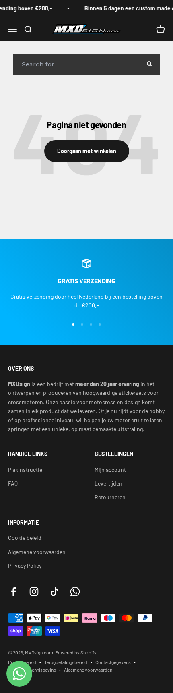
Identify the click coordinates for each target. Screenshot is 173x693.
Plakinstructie (25, 469)
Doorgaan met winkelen (86, 150)
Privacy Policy (24, 565)
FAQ (13, 483)
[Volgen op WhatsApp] (75, 591)
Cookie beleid (24, 537)
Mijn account (110, 469)
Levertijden (108, 483)
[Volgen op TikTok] (54, 591)
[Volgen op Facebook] (13, 591)
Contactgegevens (113, 662)
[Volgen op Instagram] (34, 591)
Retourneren (110, 497)
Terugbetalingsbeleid (65, 662)
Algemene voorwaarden (37, 551)
